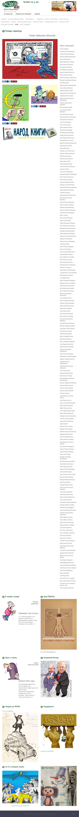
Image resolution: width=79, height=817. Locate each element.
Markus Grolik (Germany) (67, 305)
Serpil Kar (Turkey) (65, 482)
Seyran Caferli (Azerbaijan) (67, 469)
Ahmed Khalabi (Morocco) (67, 72)
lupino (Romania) (64, 148)
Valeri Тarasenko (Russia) (67, 300)
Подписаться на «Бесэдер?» (23, 13)
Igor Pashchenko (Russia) (67, 288)
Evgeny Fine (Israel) (65, 267)
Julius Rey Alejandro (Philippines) (65, 350)
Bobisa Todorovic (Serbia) (67, 525)
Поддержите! (49, 706)
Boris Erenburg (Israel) (66, 107)
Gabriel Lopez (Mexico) (66, 158)
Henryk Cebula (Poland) (66, 390)
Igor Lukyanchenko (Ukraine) (68, 581)
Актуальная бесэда (24, 22)
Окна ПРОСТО (64, 19)
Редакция (37, 13)
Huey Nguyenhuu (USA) (66, 344)
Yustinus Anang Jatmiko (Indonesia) (66, 513)
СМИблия (40, 19)
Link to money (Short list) (66, 588)
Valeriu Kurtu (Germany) (66, 119)
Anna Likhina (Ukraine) (66, 519)
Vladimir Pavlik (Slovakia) (67, 303)
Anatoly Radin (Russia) (66, 254)
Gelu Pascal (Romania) (66, 530)
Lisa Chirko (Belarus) (65, 527)
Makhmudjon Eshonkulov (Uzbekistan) (67, 99)
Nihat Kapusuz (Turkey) (66, 275)
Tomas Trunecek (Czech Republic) (66, 488)
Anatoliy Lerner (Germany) (67, 151)
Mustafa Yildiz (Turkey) (66, 429)
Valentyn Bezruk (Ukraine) (67, 323)
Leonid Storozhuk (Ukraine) (67, 166)
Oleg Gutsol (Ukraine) (66, 145)
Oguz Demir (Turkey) (65, 538)
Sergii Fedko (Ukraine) (66, 75)
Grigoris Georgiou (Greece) (67, 359)
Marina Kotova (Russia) (66, 405)
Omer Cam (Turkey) (65, 454)
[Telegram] (10, 81)
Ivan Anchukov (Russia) (66, 313)
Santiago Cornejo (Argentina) (68, 416)
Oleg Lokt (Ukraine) (65, 59)
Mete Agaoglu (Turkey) (66, 164)
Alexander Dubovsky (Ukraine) (68, 187)
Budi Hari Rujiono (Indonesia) (68, 77)
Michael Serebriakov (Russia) (68, 80)
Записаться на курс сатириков (20, 805)
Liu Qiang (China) (65, 278)
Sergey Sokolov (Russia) (67, 553)
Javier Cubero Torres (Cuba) (67, 474)
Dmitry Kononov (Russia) (67, 346)
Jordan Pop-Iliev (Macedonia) (68, 85)
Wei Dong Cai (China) (66, 259)
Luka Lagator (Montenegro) (67, 410)
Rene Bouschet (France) (66, 114)
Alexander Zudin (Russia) (67, 132)
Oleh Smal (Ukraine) (65, 535)
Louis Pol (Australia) (65, 122)
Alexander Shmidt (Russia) (67, 51)
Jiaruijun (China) (64, 169)
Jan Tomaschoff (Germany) (67, 251)
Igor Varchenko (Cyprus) (66, 477)
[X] (7, 81)
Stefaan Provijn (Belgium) (67, 507)
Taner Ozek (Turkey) (65, 124)
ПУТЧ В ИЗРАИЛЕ (7, 711)
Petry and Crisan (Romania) (67, 403)
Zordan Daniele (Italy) (66, 471)
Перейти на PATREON (47, 751)
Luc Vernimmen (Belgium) (67, 446)
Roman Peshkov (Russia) (67, 449)
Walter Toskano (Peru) (66, 408)
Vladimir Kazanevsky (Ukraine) (65, 103)
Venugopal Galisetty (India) (67, 231)
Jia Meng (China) (64, 244)
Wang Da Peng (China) (66, 434)
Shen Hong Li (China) (66, 331)
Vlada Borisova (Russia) (66, 464)
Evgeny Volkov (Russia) (66, 385)
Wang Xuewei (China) (66, 543)
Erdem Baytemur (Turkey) (67, 190)
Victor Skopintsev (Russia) (67, 533)
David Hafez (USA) (65, 161)
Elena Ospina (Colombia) (67, 291)
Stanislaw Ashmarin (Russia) (68, 117)
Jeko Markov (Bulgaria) (66, 560)
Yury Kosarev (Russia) (66, 492)
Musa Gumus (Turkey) (66, 375)
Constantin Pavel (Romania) (67, 550)
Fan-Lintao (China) (65, 311)
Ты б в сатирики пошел (14, 767)
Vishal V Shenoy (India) (66, 388)
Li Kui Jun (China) (65, 370)
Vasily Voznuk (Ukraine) (66, 64)
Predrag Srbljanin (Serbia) (67, 505)
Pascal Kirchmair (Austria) (67, 285)
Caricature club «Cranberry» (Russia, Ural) (67, 584)
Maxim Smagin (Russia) (66, 336)
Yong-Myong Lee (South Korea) (66, 396)
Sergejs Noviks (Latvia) (66, 485)
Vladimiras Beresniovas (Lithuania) (66, 367)
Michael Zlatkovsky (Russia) (67, 56)
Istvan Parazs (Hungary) (66, 354)
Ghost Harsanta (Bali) (66, 333)
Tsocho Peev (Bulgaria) (66, 171)
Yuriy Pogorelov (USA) (66, 466)
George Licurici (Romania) (67, 184)
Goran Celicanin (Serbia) (67, 205)
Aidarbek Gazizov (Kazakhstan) (65, 362)
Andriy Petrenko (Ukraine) (67, 54)
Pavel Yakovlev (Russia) (66, 177)
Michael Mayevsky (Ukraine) (67, 228)
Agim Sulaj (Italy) (64, 573)
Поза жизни (5, 22)
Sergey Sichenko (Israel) (66, 135)
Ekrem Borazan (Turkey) (66, 316)
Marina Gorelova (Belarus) (67, 497)
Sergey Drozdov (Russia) (67, 522)
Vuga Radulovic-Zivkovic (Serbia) (67, 443)
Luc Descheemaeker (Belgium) (65, 110)
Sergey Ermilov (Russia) (66, 421)
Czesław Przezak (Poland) (67, 540)
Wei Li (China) (64, 215)
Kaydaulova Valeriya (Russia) (68, 502)
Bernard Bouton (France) (66, 140)
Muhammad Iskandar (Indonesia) (65, 294)
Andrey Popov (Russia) (66, 373)
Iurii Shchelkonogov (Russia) (68, 510)
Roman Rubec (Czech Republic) (66, 198)
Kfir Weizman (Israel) (65, 156)
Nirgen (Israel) (64, 423)
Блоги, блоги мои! (51, 19)
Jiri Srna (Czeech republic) (67, 578)
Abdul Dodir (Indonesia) (66, 494)
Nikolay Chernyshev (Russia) (68, 431)
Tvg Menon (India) (65, 192)
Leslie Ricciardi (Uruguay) (67, 212)
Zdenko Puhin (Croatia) (66, 426)
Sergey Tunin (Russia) (66, 238)
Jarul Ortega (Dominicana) (67, 138)
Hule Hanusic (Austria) (66, 179)
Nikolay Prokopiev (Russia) (67, 479)
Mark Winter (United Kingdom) (68, 356)
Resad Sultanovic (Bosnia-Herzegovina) (67, 379)
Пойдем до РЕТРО (51, 22)
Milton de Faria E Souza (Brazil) (66, 556)
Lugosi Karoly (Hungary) (66, 451)
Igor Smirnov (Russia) (66, 67)
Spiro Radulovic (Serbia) (66, 439)
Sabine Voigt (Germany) (66, 436)
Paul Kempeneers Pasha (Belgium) (67, 546)
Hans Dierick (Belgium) (66, 570)
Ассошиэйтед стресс (16, 19)
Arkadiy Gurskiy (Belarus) (67, 207)
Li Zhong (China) (64, 575)
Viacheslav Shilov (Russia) (67, 328)
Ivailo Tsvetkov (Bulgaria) (67, 246)
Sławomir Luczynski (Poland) (68, 236)
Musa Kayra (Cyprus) (65, 339)
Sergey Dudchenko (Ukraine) (68, 93)
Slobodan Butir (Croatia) (66, 95)
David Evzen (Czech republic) (68, 567)
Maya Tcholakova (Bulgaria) (67, 280)
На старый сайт (8, 13)
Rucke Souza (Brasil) (66, 308)
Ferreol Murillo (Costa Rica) (67, 225)
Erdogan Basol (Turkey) (66, 90)
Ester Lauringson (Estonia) (67, 341)
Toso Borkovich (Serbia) (66, 69)
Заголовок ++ (30, 19)
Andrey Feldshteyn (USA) (67, 182)
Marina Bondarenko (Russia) (68, 195)
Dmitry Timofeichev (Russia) (67, 210)
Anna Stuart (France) (65, 400)
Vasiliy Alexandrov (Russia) (67, 223)
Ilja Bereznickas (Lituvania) (67, 461)
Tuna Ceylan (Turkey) (66, 499)
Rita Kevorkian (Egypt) (66, 130)
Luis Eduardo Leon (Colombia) (68, 272)
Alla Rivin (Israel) (64, 393)
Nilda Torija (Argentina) (66, 262)
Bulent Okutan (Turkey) (66, 517)
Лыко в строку (38, 22)
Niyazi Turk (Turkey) (65, 220)
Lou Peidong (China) (65, 298)
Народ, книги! (64, 22)
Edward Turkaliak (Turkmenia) (68, 382)
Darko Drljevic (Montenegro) (67, 270)
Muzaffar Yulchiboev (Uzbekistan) (65, 457)
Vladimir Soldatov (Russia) (67, 153)
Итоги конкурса (64, 49)
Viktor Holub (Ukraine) (66, 127)
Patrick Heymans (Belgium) (67, 241)
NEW (16, 24)
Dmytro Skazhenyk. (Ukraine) (68, 565)
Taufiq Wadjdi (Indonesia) (67, 562)
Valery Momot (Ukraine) (66, 88)
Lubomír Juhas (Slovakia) (67, 418)
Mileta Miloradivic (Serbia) (67, 62)
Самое (13, 22)
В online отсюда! (7, 24)
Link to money (25, 24)
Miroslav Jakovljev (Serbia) (67, 326)
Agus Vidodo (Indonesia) (66, 413)
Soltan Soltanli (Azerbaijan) (67, 233)
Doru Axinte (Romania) (66, 218)
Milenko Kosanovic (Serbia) (67, 283)
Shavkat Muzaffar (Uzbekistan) (68, 174)
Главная (4, 19)
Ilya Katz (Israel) (64, 82)
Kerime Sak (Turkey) (65, 249)
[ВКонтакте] (5, 81)
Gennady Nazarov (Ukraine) (67, 265)
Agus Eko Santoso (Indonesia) (68, 143)
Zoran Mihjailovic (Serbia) (67, 257)
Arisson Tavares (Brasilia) (67, 202)
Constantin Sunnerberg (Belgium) (66, 319)
